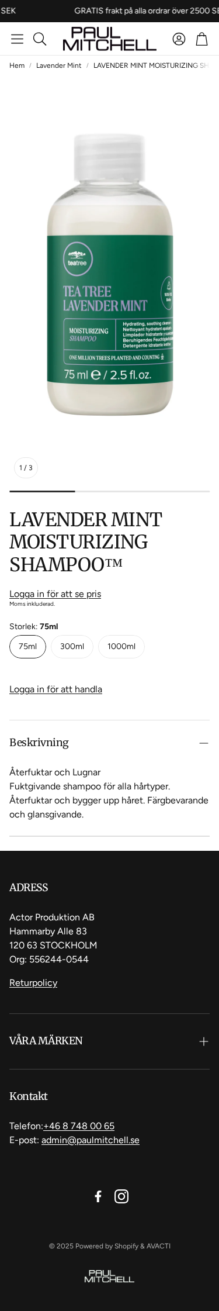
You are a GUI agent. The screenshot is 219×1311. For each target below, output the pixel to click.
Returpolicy (33, 982)
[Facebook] (98, 1196)
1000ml (121, 646)
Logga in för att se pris (55, 593)
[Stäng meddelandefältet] (207, 9)
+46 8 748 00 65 (78, 1125)
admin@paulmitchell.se (90, 1140)
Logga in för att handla (55, 689)
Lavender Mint (59, 65)
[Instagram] (121, 1196)
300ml (72, 646)
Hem (17, 65)
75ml (28, 646)
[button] (17, 38)
